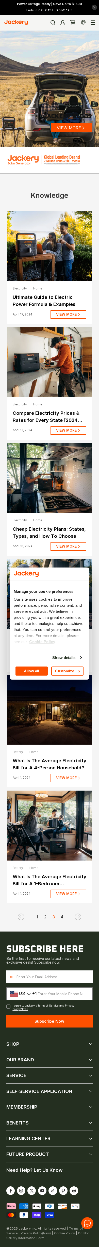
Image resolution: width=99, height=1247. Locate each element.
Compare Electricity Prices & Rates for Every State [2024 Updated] (46, 420)
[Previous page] (29, 917)
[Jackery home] (16, 22)
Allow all (31, 671)
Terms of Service (48, 1005)
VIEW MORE (69, 127)
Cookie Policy (64, 1233)
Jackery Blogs (67, 116)
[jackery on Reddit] (74, 1191)
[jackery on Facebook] (11, 1191)
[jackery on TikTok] (53, 1191)
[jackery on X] (32, 1191)
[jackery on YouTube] (42, 1191)
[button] (72, 23)
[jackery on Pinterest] (63, 1191)
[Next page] (70, 917)
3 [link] (54, 916)
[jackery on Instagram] (21, 1191)
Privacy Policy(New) (36, 1233)
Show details (63, 657)
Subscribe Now (49, 1021)
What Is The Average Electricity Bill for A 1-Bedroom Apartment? (49, 884)
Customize (64, 671)
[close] (94, 7)
